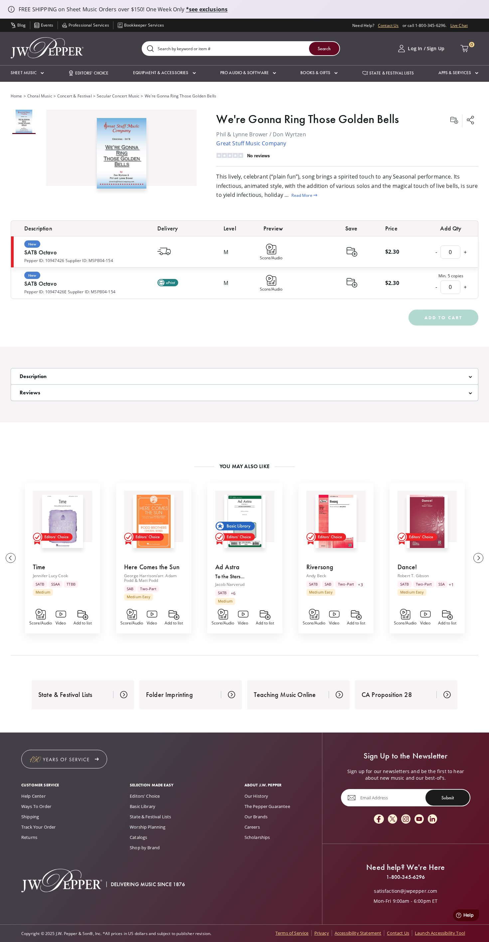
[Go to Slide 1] (24, 122)
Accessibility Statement (358, 933)
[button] (27, 73)
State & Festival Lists (150, 817)
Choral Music (39, 95)
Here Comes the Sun (152, 567)
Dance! (407, 567)
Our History (256, 796)
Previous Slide (11, 558)
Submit (447, 798)
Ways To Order (36, 806)
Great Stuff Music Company (251, 143)
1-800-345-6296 (405, 877)
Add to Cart (443, 318)
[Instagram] (405, 819)
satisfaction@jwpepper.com (405, 891)
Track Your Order (38, 827)
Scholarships (257, 837)
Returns (29, 837)
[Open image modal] (121, 156)
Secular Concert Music (118, 95)
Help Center (33, 796)
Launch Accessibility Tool (440, 933)
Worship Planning (148, 827)
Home (16, 95)
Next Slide (478, 558)
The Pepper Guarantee (267, 806)
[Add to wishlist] (454, 120)
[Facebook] (379, 819)
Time (39, 567)
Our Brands (256, 817)
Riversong (319, 567)
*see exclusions (207, 9)
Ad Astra (227, 567)
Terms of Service (292, 933)
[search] (150, 49)
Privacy (321, 933)
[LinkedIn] (432, 819)
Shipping (30, 817)
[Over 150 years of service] (64, 759)
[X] (392, 819)
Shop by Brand (145, 848)
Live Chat (459, 25)
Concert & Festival (74, 95)
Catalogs (138, 837)
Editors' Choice (145, 796)
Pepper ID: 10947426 (44, 260)
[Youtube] (419, 819)
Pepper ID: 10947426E (45, 291)
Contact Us (388, 25)
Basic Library (142, 806)
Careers (252, 827)
